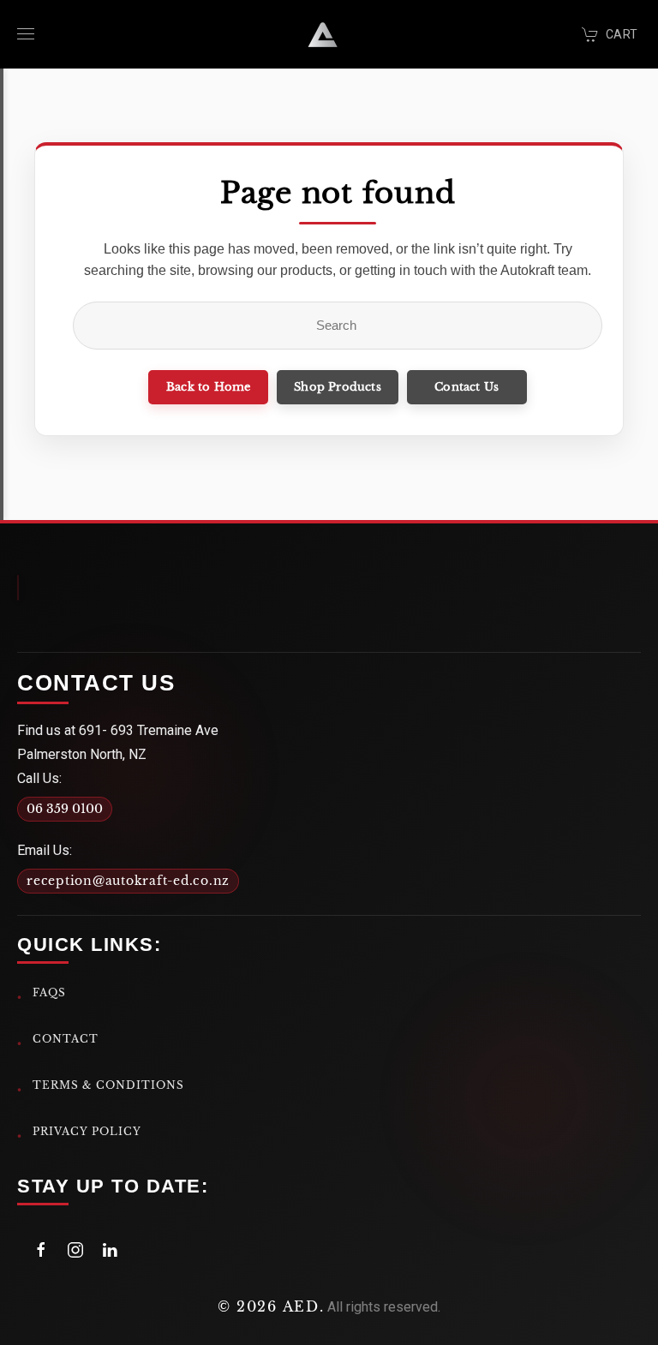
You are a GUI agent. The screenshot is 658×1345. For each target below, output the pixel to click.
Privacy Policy (87, 1131)
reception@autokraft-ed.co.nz (128, 880)
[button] (25, 34)
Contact (66, 1038)
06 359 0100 (65, 808)
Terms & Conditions (108, 1085)
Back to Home (208, 387)
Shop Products (337, 387)
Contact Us (466, 387)
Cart (621, 34)
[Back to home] (323, 34)
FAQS (49, 992)
